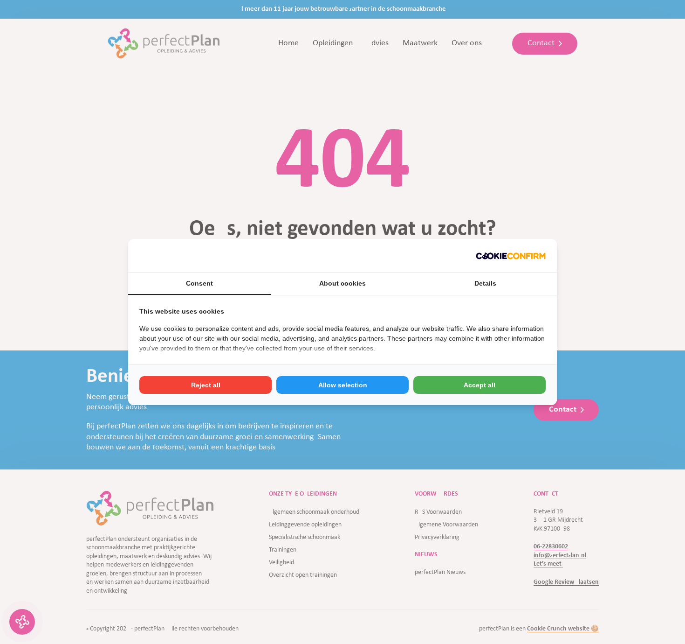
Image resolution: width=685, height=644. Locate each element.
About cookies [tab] (342, 283)
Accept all (479, 385)
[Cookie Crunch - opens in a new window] (511, 255)
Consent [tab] (199, 283)
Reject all (205, 385)
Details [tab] (485, 283)
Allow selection (342, 385)
